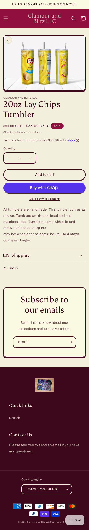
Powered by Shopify (60, 522)
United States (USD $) (42, 489)
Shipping (8, 132)
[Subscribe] (70, 342)
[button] (6, 18)
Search (14, 418)
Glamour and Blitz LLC (38, 522)
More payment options (44, 198)
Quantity (9, 148)
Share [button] (13, 268)
